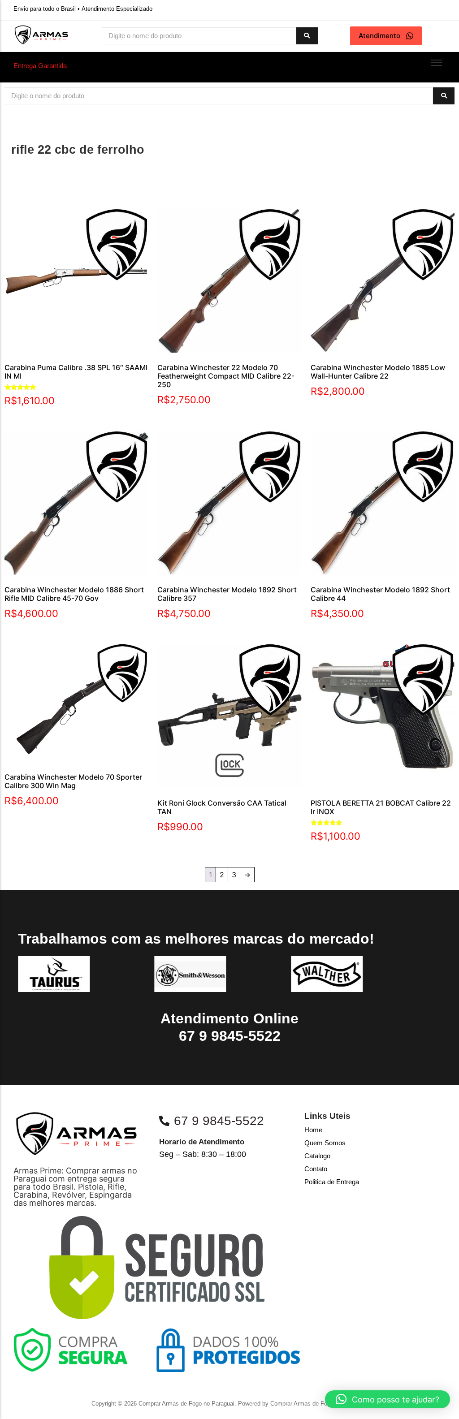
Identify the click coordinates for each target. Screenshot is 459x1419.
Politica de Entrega (331, 1182)
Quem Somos (325, 1143)
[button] (387, 1399)
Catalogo (317, 1156)
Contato (315, 1169)
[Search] (307, 36)
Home (313, 1130)
